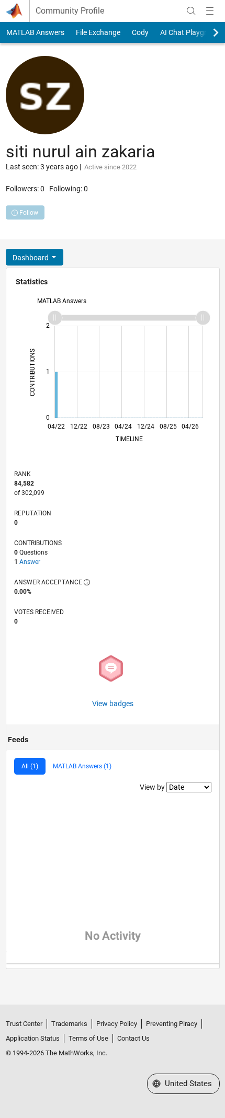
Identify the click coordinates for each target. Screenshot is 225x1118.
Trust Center (24, 1024)
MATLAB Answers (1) (82, 766)
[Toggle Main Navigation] (210, 11)
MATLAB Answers (35, 32)
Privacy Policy (116, 1024)
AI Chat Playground (191, 32)
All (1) (29, 766)
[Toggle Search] (191, 11)
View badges (112, 703)
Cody (140, 32)
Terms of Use (88, 1038)
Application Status (33, 1038)
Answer (29, 562)
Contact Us (133, 1038)
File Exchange (98, 32)
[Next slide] (207, 32)
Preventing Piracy (171, 1024)
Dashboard (31, 257)
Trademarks (69, 1024)
